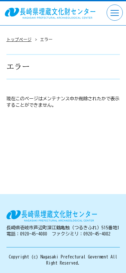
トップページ (19, 40)
